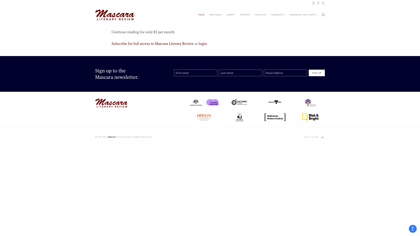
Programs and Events (303, 14)
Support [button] (245, 14)
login (203, 43)
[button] (323, 15)
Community (278, 14)
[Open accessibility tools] (413, 229)
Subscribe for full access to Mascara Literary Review (153, 43)
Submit (231, 14)
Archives (260, 14)
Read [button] (202, 14)
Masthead (216, 14)
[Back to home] (115, 15)
